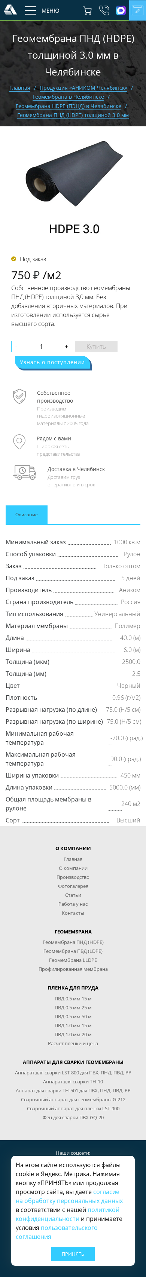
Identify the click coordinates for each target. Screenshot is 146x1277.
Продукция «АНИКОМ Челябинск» (83, 87)
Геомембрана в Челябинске (68, 96)
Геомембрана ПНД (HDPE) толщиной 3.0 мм (73, 115)
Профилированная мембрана (73, 969)
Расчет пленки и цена (73, 1043)
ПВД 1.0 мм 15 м (73, 1025)
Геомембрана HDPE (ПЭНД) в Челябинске (68, 106)
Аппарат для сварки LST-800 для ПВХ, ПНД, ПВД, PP (73, 1072)
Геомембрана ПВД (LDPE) (73, 951)
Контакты (73, 913)
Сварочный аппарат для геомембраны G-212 (73, 1099)
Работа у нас (73, 904)
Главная (19, 87)
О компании (73, 868)
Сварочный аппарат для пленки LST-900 (73, 1108)
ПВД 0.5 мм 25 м (73, 1007)
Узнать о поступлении (52, 362)
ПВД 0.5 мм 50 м (73, 1016)
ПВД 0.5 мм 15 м (73, 998)
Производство (73, 877)
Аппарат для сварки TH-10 (73, 1081)
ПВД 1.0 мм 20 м (73, 1034)
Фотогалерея (73, 886)
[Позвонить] (103, 10)
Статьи (73, 895)
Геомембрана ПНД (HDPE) (73, 942)
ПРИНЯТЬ (73, 1253)
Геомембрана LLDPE (73, 960)
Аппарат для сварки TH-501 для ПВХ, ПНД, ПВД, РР (73, 1090)
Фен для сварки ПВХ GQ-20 (73, 1117)
